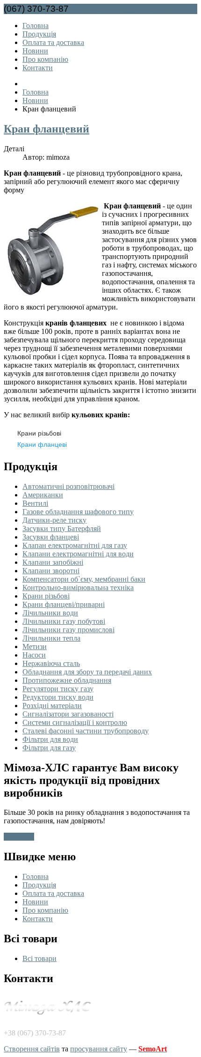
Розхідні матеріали (52, 706)
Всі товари (39, 958)
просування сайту (98, 1049)
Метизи (34, 646)
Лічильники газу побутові (63, 621)
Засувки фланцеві (50, 537)
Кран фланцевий (46, 129)
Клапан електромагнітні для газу (74, 545)
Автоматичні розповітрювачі (68, 486)
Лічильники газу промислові (68, 630)
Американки (42, 495)
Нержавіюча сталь (51, 663)
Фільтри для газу (49, 748)
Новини (35, 51)
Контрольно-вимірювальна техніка (78, 587)
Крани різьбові (39, 433)
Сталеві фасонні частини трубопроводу (85, 731)
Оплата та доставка (53, 42)
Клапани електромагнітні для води (78, 554)
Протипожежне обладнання (66, 680)
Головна (35, 26)
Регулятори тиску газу (57, 689)
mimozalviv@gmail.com (125, 9)
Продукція (39, 34)
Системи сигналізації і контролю (74, 722)
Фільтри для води (50, 739)
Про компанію (45, 59)
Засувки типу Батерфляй (61, 528)
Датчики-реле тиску (54, 520)
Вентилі (35, 503)
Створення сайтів (32, 1049)
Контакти (37, 68)
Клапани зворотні (50, 571)
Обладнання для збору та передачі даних (87, 672)
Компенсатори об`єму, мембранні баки (83, 579)
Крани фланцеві (42, 444)
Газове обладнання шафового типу (78, 512)
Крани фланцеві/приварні (63, 604)
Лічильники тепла (51, 638)
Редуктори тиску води (57, 697)
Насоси (34, 655)
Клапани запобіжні (52, 562)
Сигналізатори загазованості (68, 714)
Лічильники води (50, 613)
